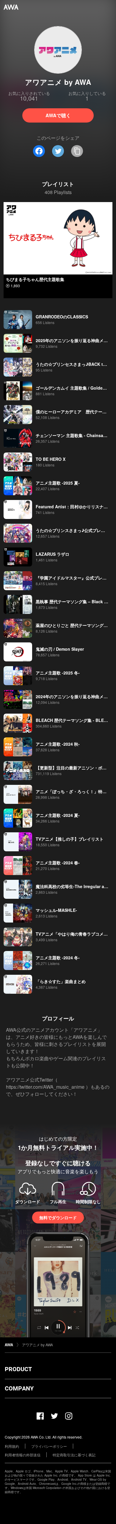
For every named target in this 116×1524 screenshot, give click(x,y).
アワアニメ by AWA (37, 1344)
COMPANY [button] (19, 1388)
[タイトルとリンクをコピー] (77, 151)
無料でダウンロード (58, 1217)
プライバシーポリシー (49, 1446)
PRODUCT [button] (18, 1369)
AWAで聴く (58, 115)
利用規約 (12, 1446)
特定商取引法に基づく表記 (74, 1454)
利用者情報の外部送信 (22, 1454)
